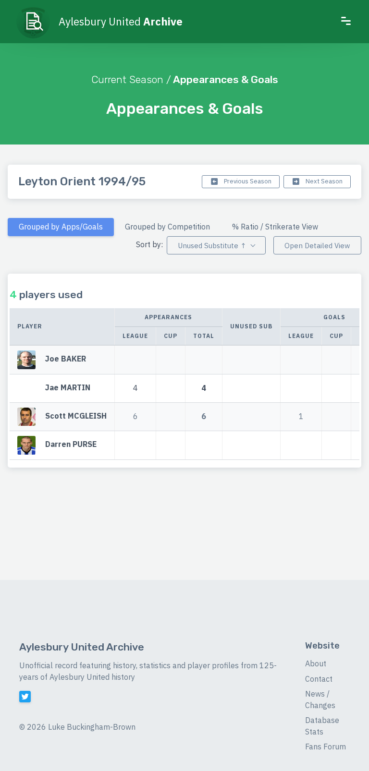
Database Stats (322, 725)
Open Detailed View (317, 245)
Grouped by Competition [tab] (167, 226)
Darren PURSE (71, 444)
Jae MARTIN (67, 387)
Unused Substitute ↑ (212, 245)
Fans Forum (325, 746)
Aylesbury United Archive (81, 647)
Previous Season (246, 181)
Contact (318, 679)
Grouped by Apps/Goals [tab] (61, 226)
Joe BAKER (65, 358)
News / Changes (320, 699)
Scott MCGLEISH (76, 416)
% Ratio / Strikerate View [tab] (275, 226)
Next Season (323, 181)
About (315, 663)
